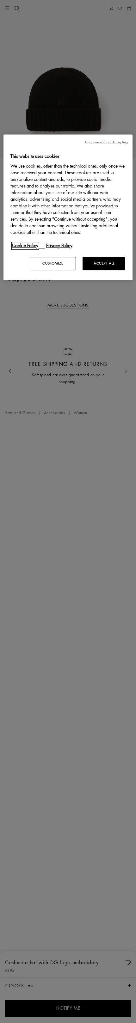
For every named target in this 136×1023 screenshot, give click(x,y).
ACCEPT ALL (104, 263)
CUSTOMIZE (52, 263)
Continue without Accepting (106, 142)
